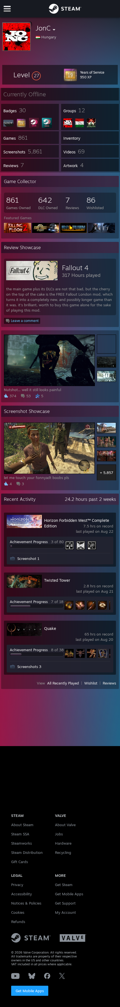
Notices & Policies (26, 903)
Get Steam (64, 884)
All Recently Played (63, 683)
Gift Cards (19, 861)
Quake (50, 628)
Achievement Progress (29, 541)
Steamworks (21, 843)
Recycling (63, 852)
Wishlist (90, 683)
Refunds (18, 921)
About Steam (22, 825)
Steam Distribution (27, 852)
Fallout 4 (75, 267)
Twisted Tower (57, 580)
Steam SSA (20, 834)
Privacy (17, 884)
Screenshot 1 (28, 558)
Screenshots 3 (29, 666)
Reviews (109, 683)
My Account (65, 912)
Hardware (63, 843)
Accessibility (21, 894)
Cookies (17, 912)
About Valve (65, 825)
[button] (27, 74)
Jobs (59, 834)
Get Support (65, 903)
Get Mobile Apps (30, 991)
